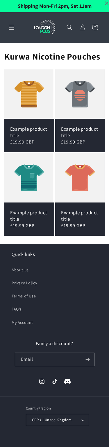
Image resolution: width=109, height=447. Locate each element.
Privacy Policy (24, 283)
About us (20, 269)
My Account (22, 322)
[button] (11, 27)
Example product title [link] (28, 131)
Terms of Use (24, 296)
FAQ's (17, 309)
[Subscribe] (87, 359)
